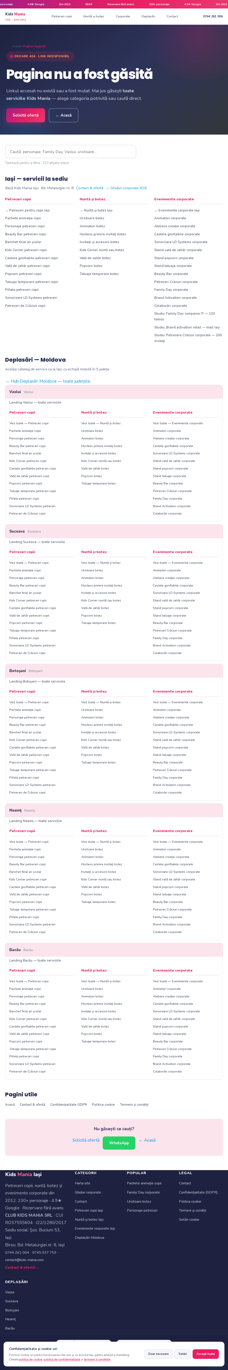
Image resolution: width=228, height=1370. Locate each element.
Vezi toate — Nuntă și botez (100, 423)
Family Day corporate (171, 289)
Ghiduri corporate (88, 1192)
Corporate (123, 16)
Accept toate (206, 1354)
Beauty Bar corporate (171, 274)
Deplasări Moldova (89, 1237)
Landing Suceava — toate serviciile (37, 542)
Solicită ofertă (26, 115)
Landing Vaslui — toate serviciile (35, 402)
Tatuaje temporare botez (99, 274)
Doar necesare (158, 1354)
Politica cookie (103, 1104)
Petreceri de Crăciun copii (25, 306)
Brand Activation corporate (175, 297)
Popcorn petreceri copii (23, 274)
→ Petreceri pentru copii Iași (27, 210)
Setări (183, 1354)
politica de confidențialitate (62, 1360)
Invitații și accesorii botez (99, 242)
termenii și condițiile (97, 1360)
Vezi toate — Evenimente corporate (178, 423)
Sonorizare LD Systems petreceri (31, 297)
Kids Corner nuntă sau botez (102, 250)
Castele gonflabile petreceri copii (31, 258)
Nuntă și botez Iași (89, 1219)
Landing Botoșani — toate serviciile (37, 681)
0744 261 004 (213, 16)
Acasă (16, 46)
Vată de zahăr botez (95, 258)
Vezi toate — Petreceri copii (29, 423)
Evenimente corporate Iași (95, 1228)
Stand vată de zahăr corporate (178, 250)
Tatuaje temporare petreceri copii (31, 282)
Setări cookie (189, 1219)
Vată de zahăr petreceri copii (27, 266)
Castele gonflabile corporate (177, 234)
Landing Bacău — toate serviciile (35, 960)
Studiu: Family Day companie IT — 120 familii (184, 316)
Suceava (25, 531)
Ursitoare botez (92, 218)
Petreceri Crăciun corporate (176, 282)
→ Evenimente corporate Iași (177, 210)
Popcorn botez (91, 266)
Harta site (82, 1183)
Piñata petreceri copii (22, 289)
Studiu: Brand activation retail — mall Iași (187, 327)
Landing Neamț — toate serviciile (35, 821)
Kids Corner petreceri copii (26, 250)
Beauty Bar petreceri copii (25, 234)
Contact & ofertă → (22, 1267)
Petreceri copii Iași (89, 1210)
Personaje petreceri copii (25, 226)
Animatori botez (92, 226)
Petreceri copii (62, 16)
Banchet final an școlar (23, 242)
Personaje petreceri (142, 1210)
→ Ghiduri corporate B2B (126, 188)
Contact (172, 16)
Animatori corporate (170, 218)
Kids (15, 16)
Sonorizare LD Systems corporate (181, 242)
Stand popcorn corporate (174, 258)
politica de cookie (30, 1360)
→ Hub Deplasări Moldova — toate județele (47, 381)
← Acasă (63, 115)
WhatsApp (119, 1143)
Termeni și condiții (134, 1104)
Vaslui (21, 391)
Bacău (21, 949)
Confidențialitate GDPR (68, 1104)
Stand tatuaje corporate (173, 266)
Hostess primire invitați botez (103, 234)
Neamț (22, 810)
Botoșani (25, 670)
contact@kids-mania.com (24, 1259)
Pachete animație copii (23, 218)
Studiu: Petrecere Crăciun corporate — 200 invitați (188, 338)
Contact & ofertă (89, 188)
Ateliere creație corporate (174, 226)
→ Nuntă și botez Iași (96, 210)
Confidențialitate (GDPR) (198, 1192)
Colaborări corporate (170, 306)
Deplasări (148, 16)
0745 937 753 (44, 1252)
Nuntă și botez (93, 16)
